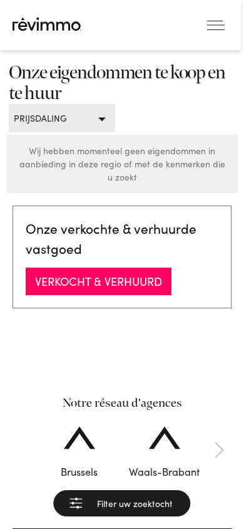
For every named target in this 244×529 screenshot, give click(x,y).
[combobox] (57, 118)
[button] (24, 450)
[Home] (47, 24)
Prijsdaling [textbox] (40, 118)
